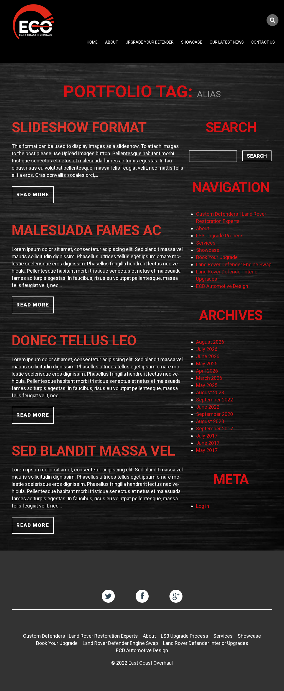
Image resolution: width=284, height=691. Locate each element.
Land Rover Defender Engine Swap (234, 264)
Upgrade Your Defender (150, 42)
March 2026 (209, 378)
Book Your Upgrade (217, 257)
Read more (32, 194)
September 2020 (214, 414)
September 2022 (214, 400)
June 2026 (207, 356)
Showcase (191, 42)
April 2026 (207, 371)
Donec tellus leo (74, 341)
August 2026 (210, 342)
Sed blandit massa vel (93, 451)
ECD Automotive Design (222, 286)
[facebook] (142, 596)
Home (92, 42)
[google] (175, 596)
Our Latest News (227, 42)
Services (205, 243)
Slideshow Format (79, 127)
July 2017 (206, 436)
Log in (202, 506)
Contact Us (263, 42)
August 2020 (210, 421)
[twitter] (108, 596)
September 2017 (214, 428)
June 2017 (207, 443)
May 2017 (206, 450)
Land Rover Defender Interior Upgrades (205, 643)
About (111, 42)
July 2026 (206, 349)
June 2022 (207, 407)
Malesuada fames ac (86, 230)
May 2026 (206, 363)
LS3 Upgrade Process (220, 235)
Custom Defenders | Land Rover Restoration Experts (80, 636)
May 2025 (206, 385)
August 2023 (210, 392)
